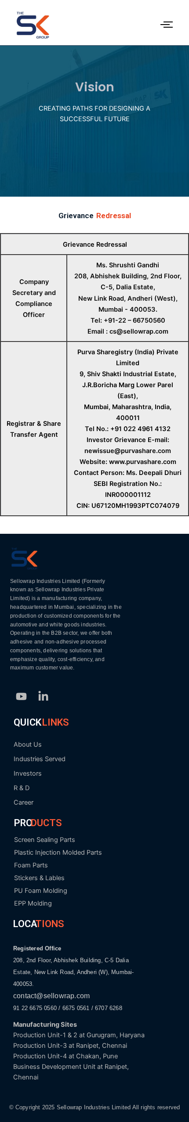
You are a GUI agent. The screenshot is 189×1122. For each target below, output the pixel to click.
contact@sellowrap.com (51, 996)
